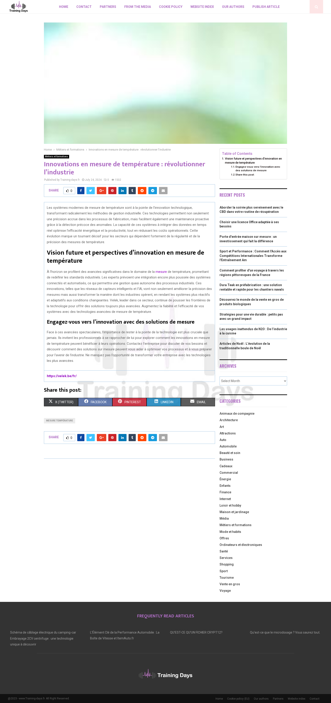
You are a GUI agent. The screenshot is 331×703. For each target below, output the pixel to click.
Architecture (229, 420)
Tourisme (227, 577)
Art (222, 427)
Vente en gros (230, 584)
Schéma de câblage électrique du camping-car (43, 632)
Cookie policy (170, 7)
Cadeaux (226, 466)
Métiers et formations (56, 156)
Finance (225, 492)
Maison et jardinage (234, 512)
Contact (84, 7)
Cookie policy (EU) (238, 698)
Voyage (225, 590)
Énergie (225, 479)
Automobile (228, 446)
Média (224, 518)
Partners (108, 7)
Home (63, 7)
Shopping (227, 564)
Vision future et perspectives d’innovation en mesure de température (253, 160)
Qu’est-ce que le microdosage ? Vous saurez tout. (285, 632)
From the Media (137, 7)
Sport (224, 571)
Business (226, 459)
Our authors (233, 7)
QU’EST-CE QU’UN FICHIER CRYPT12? (196, 632)
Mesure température (59, 420)
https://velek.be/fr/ (62, 376)
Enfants (225, 485)
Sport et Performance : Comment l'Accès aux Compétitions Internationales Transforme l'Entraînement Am (253, 255)
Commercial (229, 472)
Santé (224, 551)
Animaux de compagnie (237, 413)
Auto (223, 440)
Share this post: (245, 174)
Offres (224, 538)
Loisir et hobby (230, 505)
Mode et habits (230, 532)
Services (226, 558)
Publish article (266, 7)
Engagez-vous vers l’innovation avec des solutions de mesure (258, 168)
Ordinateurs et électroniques (241, 545)
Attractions (228, 433)
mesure (161, 272)
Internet (225, 499)
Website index (202, 7)
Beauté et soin (230, 453)
